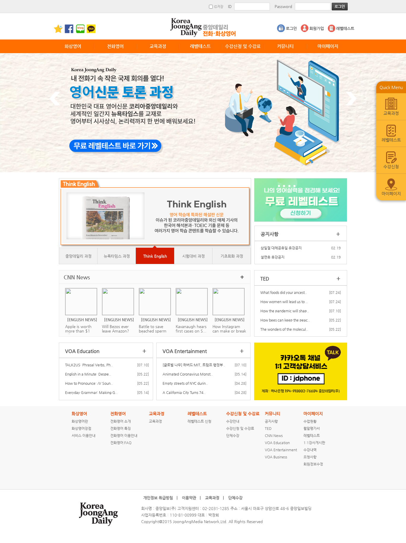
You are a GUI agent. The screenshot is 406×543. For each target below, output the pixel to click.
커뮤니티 (285, 46)
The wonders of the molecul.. (284, 329)
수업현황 (310, 421)
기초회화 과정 (232, 256)
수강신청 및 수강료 (243, 46)
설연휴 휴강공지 (272, 257)
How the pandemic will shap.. (284, 311)
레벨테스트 (200, 46)
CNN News (274, 435)
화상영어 (72, 46)
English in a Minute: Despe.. (88, 374)
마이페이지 (327, 46)
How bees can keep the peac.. (285, 320)
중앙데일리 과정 (78, 256)
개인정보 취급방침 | (160, 497)
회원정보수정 (313, 464)
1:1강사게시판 (314, 443)
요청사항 (310, 457)
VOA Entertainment (281, 450)
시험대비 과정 (193, 256)
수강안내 (232, 421)
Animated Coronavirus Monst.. (188, 374)
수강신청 (391, 166)
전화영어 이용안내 (123, 435)
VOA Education (277, 443)
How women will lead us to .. (284, 302)
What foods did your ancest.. (283, 292)
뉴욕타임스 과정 (117, 256)
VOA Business (276, 457)
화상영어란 (80, 421)
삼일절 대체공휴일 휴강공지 (281, 248)
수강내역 (310, 450)
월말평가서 (311, 428)
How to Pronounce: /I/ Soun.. (89, 383)
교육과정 (158, 46)
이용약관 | (191, 497)
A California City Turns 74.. (184, 392)
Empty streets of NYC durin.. (185, 383)
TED (268, 428)
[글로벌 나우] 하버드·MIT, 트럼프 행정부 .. (194, 365)
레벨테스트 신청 (199, 421)
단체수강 (232, 435)
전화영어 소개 (120, 421)
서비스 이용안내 (83, 435)
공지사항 (271, 421)
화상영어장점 (81, 428)
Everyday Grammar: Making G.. (91, 392)
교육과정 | (214, 497)
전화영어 (115, 46)
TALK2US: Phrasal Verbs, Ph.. (89, 365)
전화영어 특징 (120, 428)
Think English (155, 256)
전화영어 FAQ (120, 443)
